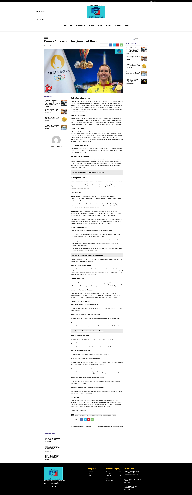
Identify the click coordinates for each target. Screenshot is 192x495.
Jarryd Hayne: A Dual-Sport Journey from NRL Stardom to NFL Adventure (52, 448)
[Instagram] (47, 486)
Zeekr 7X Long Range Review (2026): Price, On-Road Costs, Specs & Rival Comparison (52, 102)
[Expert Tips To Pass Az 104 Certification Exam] (64, 119)
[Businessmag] (96, 12)
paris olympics (99, 415)
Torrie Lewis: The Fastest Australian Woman (52, 439)
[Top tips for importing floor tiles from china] (64, 127)
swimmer (114, 415)
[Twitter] (40, 20)
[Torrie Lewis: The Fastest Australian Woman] (64, 440)
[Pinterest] (117, 44)
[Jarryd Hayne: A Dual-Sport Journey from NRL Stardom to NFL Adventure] (64, 448)
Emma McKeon (78, 415)
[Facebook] (37, 20)
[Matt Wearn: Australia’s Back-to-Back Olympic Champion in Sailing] (64, 457)
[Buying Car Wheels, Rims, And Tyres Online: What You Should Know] (144, 81)
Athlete (45, 38)
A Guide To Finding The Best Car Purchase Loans (81, 427)
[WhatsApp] (121, 44)
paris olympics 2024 (107, 415)
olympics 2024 (92, 415)
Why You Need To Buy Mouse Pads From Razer (52, 110)
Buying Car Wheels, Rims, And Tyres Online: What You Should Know (132, 81)
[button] (154, 29)
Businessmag (48, 45)
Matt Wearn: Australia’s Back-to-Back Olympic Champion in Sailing (52, 456)
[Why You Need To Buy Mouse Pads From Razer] (64, 111)
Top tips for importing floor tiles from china (52, 126)
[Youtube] (43, 20)
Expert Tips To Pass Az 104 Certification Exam (52, 118)
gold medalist (85, 415)
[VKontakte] (53, 486)
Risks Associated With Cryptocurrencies (110, 426)
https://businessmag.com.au (56, 148)
